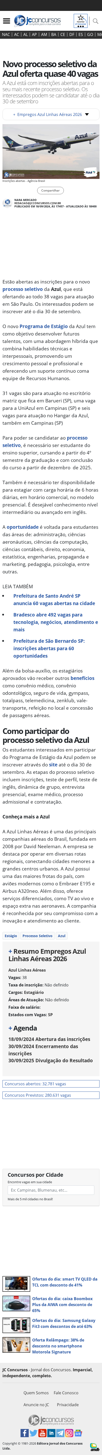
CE (62, 34)
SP (50, 1014)
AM (44, 34)
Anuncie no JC (36, 1404)
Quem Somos (36, 1393)
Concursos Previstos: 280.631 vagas (38, 1095)
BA (53, 34)
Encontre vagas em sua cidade (30, 1182)
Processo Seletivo (37, 935)
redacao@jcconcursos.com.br (37, 203)
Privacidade (68, 1404)
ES (80, 34)
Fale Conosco (66, 1393)
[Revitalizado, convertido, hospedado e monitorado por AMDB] (95, 1446)
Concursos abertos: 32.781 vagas (35, 1084)
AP (34, 34)
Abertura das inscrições (49, 1039)
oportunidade (23, 527)
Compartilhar (50, 190)
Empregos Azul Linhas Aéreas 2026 (47, 114)
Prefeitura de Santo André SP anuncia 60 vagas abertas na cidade (54, 599)
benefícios (81, 678)
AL (25, 34)
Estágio (11, 935)
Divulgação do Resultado (50, 1060)
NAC (6, 34)
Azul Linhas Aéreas (27, 970)
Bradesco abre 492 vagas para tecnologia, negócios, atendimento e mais (55, 622)
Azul (61, 935)
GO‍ (90, 34)
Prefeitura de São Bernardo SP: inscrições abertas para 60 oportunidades (49, 648)
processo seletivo (22, 289)
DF (71, 34)
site (53, 764)
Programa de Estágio (43, 326)
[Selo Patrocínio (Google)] (80, 20)
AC (16, 34)
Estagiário (34, 992)
